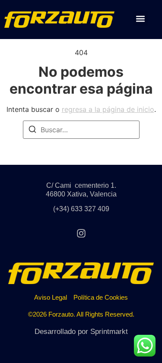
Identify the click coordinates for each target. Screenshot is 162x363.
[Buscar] (32, 130)
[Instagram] (81, 233)
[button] (140, 18)
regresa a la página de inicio (108, 109)
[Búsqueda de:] (81, 130)
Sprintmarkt (109, 331)
